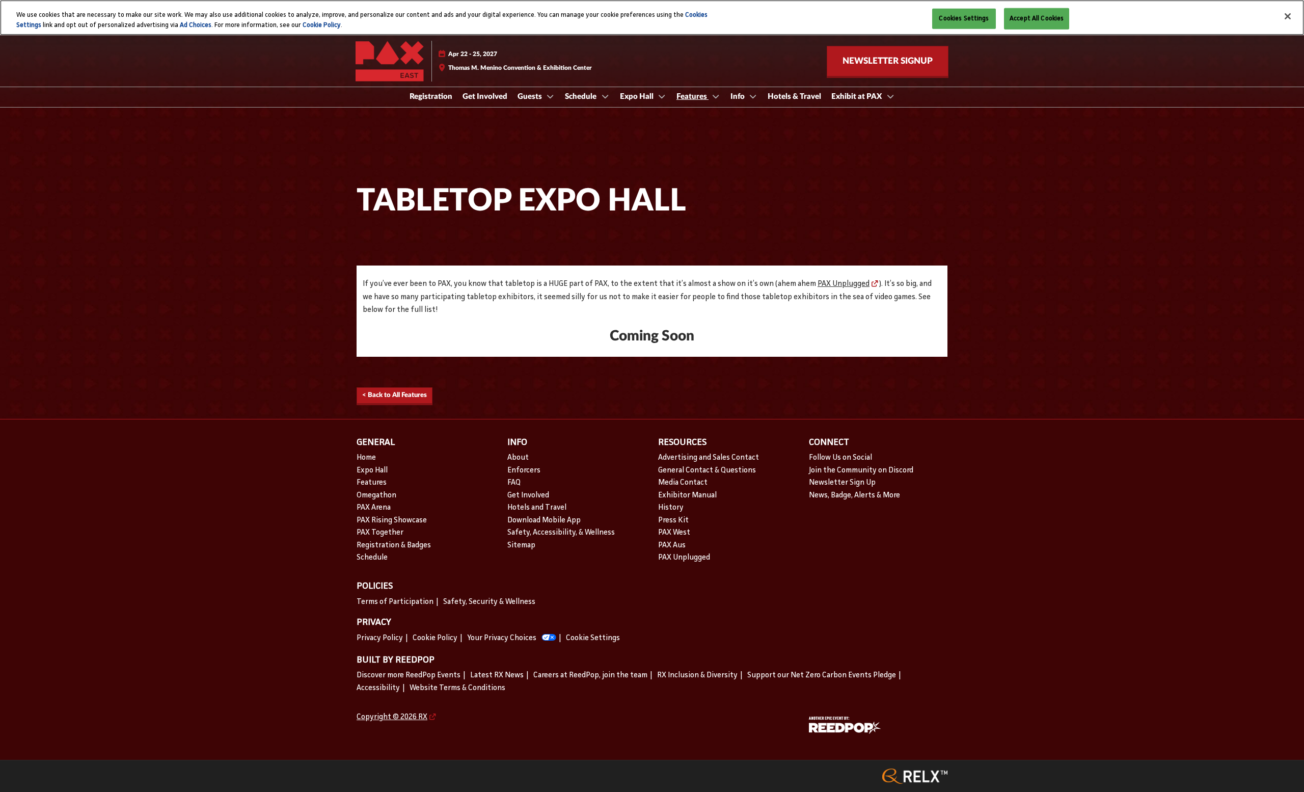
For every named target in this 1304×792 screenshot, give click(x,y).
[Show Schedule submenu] (605, 96)
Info (738, 96)
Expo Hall (637, 96)
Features (692, 96)
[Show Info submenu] (753, 96)
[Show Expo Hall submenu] (662, 96)
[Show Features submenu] (715, 96)
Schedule (581, 96)
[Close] (1287, 16)
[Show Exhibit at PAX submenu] (890, 96)
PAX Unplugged (844, 284)
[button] (887, 61)
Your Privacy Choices (501, 638)
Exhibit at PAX (857, 96)
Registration (431, 96)
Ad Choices (195, 25)
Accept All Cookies (1037, 18)
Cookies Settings (964, 18)
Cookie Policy (322, 25)
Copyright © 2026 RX (392, 717)
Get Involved (485, 96)
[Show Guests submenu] (550, 96)
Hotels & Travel (794, 96)
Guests (531, 96)
